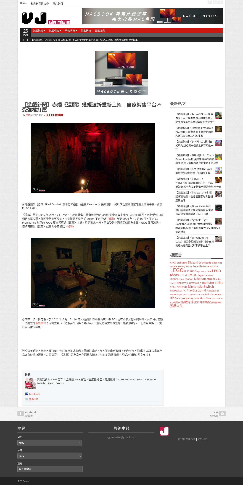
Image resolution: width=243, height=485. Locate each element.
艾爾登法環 (216, 302)
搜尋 (19, 463)
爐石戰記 (205, 302)
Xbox (174, 297)
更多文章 (33, 399)
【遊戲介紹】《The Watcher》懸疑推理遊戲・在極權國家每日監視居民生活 (194, 196)
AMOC (173, 262)
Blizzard (192, 262)
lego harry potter (204, 271)
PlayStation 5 (213, 290)
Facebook (34, 394)
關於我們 (58, 3)
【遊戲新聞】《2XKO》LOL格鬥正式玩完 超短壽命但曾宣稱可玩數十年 (194, 145)
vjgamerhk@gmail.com (121, 437)
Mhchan (200, 278)
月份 (19, 437)
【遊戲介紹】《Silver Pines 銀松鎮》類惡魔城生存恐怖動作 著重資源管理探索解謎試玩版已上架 (194, 210)
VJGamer (23, 481)
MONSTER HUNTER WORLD (189, 283)
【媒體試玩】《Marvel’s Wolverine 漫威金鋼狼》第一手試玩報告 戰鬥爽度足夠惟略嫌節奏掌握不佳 (198, 182)
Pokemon (174, 294)
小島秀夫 (176, 302)
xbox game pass (189, 298)
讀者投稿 (100, 30)
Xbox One (205, 298)
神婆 (28, 115)
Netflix (173, 286)
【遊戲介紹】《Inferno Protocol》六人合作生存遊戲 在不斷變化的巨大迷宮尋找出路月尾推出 (194, 131)
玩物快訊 (70, 30)
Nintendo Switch (201, 286)
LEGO (177, 270)
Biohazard (182, 262)
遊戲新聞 (38, 30)
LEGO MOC (188, 274)
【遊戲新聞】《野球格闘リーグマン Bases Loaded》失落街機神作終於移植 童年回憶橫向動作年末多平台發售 (196, 159)
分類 (19, 450)
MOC (210, 279)
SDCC (186, 294)
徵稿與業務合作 (40, 3)
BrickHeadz (205, 262)
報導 (111, 218)
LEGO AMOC (190, 271)
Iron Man (214, 266)
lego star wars (205, 275)
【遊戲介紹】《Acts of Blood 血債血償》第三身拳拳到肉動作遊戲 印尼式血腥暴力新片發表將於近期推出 (84, 39)
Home (23, 3)
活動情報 (86, 30)
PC (184, 290)
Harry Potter (186, 266)
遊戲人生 (176, 305)
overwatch (176, 290)
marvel (189, 279)
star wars (215, 294)
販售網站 (40, 323)
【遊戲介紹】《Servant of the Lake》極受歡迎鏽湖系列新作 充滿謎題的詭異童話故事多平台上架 (194, 241)
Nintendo (182, 286)
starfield (205, 294)
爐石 (196, 302)
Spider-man (194, 294)
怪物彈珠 (187, 302)
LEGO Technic (177, 279)
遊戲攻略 (54, 30)
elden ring (217, 262)
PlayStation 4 (196, 290)
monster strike (212, 282)
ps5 (181, 294)
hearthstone (201, 266)
